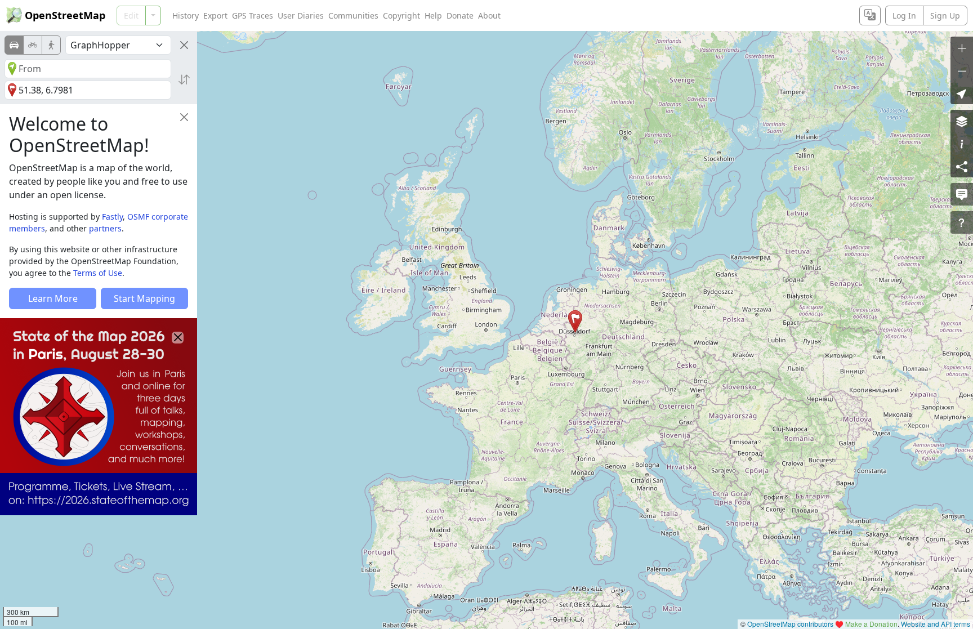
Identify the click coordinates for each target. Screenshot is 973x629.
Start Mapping (144, 298)
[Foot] (51, 45)
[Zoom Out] (961, 70)
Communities (353, 15)
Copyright (401, 15)
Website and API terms (935, 623)
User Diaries (301, 15)
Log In (904, 15)
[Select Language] (870, 15)
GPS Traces (252, 15)
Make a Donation (871, 623)
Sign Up (945, 15)
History (185, 15)
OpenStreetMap (65, 15)
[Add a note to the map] (961, 194)
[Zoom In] (961, 48)
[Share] (961, 166)
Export (215, 15)
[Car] (14, 45)
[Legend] (961, 143)
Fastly (112, 216)
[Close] (184, 45)
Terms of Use (97, 272)
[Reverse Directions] (184, 79)
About (489, 15)
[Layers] (961, 121)
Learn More (53, 298)
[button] (575, 321)
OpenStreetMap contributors (790, 623)
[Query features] (961, 222)
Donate (460, 15)
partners (105, 228)
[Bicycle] (32, 45)
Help (433, 15)
